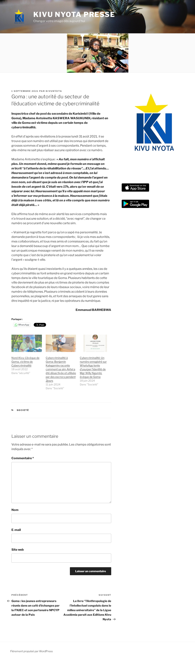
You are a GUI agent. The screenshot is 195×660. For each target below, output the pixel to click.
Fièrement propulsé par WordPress (31, 651)
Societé (23, 410)
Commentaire (22, 458)
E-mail (16, 530)
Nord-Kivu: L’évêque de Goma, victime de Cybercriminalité (25, 361)
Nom (14, 510)
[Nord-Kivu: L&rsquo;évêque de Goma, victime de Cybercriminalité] (26, 343)
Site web (17, 549)
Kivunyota (54, 91)
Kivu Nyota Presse (74, 14)
